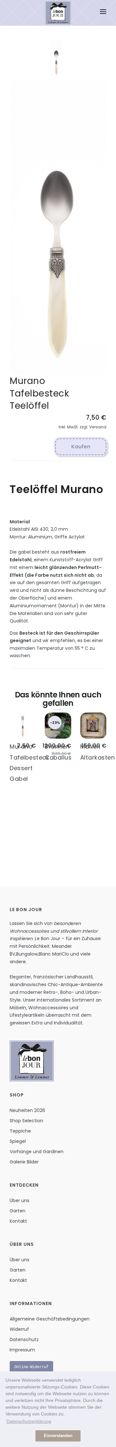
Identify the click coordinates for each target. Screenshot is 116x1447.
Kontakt (18, 1221)
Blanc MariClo (54, 954)
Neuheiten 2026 (27, 1110)
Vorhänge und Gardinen (36, 1151)
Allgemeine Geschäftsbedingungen (50, 1319)
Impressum (22, 1350)
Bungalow (27, 954)
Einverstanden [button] (58, 1435)
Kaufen (80, 446)
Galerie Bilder (24, 1162)
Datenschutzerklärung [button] (28, 1421)
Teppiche (20, 1131)
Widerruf (19, 1329)
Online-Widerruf (31, 1367)
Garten (17, 1211)
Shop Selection (26, 1120)
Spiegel (18, 1141)
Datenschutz (24, 1339)
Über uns (19, 1200)
